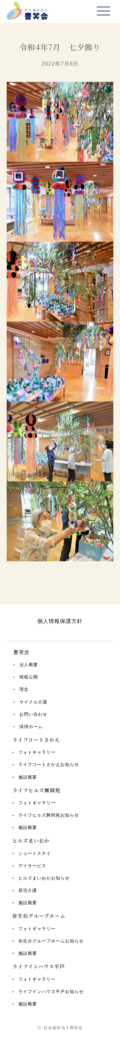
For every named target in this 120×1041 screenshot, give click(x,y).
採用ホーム (31, 726)
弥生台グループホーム (38, 915)
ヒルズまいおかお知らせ (44, 878)
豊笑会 (21, 652)
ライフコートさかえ (36, 739)
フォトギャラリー (37, 752)
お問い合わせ (33, 714)
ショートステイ (34, 853)
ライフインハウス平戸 (38, 966)
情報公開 (28, 676)
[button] (103, 11)
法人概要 (28, 664)
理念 (24, 689)
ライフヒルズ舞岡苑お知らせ (48, 815)
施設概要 (27, 777)
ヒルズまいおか (31, 840)
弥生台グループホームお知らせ (51, 940)
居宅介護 (27, 890)
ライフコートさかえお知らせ (48, 764)
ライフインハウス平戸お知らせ (51, 991)
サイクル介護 (33, 701)
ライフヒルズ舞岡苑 (36, 790)
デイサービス (32, 865)
